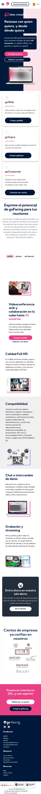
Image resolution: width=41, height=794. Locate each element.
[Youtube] (8, 726)
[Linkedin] (4, 726)
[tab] (10, 256)
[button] (3, 4)
